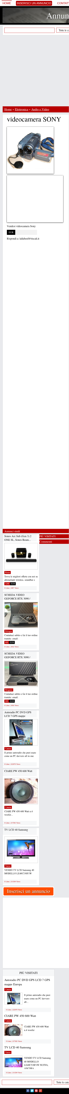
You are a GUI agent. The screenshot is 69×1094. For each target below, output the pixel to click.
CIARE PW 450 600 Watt (18, 771)
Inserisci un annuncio (34, 3)
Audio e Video (40, 109)
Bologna (8, 631)
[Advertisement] (34, 70)
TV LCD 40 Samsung (16, 829)
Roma (7, 572)
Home (7, 3)
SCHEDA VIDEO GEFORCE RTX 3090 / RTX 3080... (17, 598)
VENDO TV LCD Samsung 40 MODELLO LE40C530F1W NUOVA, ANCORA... (37, 1063)
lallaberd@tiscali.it (29, 238)
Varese (8, 866)
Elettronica (21, 109)
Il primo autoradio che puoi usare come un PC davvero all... (37, 998)
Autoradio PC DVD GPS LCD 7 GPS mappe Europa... (17, 715)
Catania (8, 748)
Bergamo (8, 690)
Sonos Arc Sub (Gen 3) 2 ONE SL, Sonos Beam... (17, 537)
